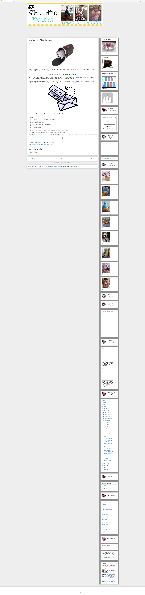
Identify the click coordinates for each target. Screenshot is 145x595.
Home (63, 158)
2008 (104, 465)
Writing (52, 144)
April (106, 428)
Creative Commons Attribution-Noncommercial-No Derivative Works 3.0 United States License (109, 577)
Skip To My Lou (105, 522)
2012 (104, 406)
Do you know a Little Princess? (108, 451)
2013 (104, 404)
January (107, 435)
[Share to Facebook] (51, 142)
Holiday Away (107, 460)
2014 (104, 402)
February (107, 433)
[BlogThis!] (48, 142)
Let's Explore (105, 514)
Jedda (104, 485)
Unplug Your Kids (106, 529)
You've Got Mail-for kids (108, 441)
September (107, 418)
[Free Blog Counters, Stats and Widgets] (76, 166)
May (106, 426)
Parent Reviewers (106, 517)
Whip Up (104, 532)
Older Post (94, 158)
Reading (33, 144)
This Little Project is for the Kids (43, 144)
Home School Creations (107, 509)
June (106, 424)
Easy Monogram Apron (108, 457)
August (106, 420)
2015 (104, 400)
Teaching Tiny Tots (106, 527)
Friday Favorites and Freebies (108, 437)
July (106, 422)
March (106, 431)
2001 (104, 469)
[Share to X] (50, 142)
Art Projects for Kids (106, 502)
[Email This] (47, 142)
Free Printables (105, 507)
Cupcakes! (104, 504)
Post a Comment (34, 152)
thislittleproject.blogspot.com (108, 581)
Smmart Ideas (105, 524)
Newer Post (31, 158)
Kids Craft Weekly (106, 512)
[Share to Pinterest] (53, 142)
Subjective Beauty (109, 557)
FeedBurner (112, 128)
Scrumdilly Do (105, 519)
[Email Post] (44, 142)
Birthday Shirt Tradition (107, 447)
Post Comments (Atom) (66, 162)
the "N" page (76, 77)
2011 (104, 408)
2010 (104, 410)
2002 (104, 467)
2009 (104, 463)
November (107, 414)
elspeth (105, 488)
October (107, 416)
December (107, 412)
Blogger (80, 592)
